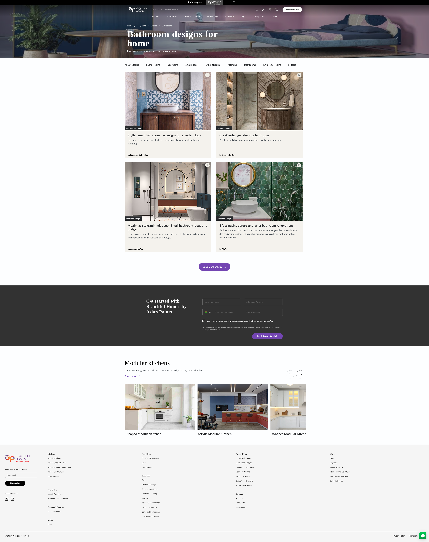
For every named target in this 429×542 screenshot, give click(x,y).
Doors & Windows (192, 16)
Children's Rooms (272, 64)
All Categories (132, 64)
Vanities (145, 498)
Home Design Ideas (243, 458)
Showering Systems (149, 489)
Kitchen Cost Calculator (57, 463)
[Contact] (256, 9)
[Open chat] (422, 535)
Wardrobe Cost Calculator (58, 499)
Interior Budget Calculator (340, 472)
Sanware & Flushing (149, 494)
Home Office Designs (244, 485)
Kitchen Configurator (56, 472)
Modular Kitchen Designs (245, 467)
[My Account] (263, 9)
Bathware (229, 16)
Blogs (332, 458)
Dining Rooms (213, 64)
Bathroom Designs (243, 476)
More (275, 16)
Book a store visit (292, 10)
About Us (239, 498)
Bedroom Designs (243, 472)
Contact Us (240, 503)
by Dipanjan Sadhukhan (138, 155)
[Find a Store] (270, 9)
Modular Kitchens (54, 458)
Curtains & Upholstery (150, 458)
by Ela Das (223, 249)
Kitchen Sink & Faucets (151, 503)
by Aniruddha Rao (227, 155)
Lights (243, 16)
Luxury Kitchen (53, 477)
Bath (143, 480)
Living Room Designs (244, 463)
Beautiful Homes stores (339, 476)
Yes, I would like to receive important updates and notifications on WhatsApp (240, 321)
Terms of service (416, 536)
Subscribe (15, 483)
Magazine (334, 463)
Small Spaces (192, 64)
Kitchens (156, 16)
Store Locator (241, 507)
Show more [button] (131, 376)
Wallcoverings (147, 467)
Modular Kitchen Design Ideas (59, 467)
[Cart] (276, 9)
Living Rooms (153, 64)
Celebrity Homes (336, 481)
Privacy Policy (399, 536)
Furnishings (212, 16)
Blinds (144, 463)
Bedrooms (172, 64)
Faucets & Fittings (149, 485)
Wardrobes (172, 16)
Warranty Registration (150, 516)
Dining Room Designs (244, 481)
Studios (292, 64)
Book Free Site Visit (267, 336)
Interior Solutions (336, 467)
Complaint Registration (151, 512)
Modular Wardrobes (55, 494)
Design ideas (260, 16)
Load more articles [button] (212, 266)
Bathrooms (250, 64)
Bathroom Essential (149, 507)
